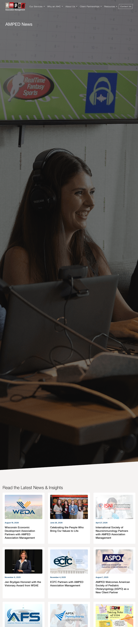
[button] (37, 6)
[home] (15, 6)
